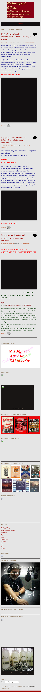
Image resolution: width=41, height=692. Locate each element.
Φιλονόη (3, 541)
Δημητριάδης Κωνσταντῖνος (8, 530)
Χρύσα (3, 548)
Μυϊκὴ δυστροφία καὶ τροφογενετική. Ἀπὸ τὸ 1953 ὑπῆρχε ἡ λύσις (16, 36)
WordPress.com (5, 688)
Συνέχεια (5, 125)
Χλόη (2, 546)
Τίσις (2, 537)
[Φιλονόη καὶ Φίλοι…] (20, 19)
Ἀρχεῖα (3, 682)
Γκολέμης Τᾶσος (5, 528)
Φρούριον (3, 544)
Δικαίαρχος (4, 532)
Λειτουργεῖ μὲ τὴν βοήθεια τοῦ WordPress (12, 686)
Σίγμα (2, 535)
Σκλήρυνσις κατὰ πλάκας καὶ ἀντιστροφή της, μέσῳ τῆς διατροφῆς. (13, 237)
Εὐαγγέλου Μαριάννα (29, 42)
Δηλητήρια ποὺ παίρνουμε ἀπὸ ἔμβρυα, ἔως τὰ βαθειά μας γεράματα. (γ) (13, 140)
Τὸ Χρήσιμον (4, 539)
